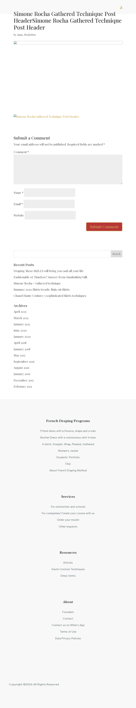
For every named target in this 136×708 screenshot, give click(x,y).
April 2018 (20, 343)
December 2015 (23, 380)
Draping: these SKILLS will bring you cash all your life (49, 271)
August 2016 (21, 368)
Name (18, 193)
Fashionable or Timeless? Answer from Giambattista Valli (50, 277)
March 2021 (21, 318)
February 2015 (23, 386)
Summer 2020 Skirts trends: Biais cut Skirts (42, 289)
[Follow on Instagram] (63, 668)
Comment (21, 152)
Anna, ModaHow (26, 34)
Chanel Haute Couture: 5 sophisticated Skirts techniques (50, 296)
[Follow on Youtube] (72, 668)
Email (18, 204)
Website (19, 215)
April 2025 (20, 311)
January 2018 (22, 349)
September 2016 (24, 361)
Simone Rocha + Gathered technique (37, 283)
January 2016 (22, 374)
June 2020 (20, 330)
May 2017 (19, 355)
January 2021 (22, 324)
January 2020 (22, 336)
